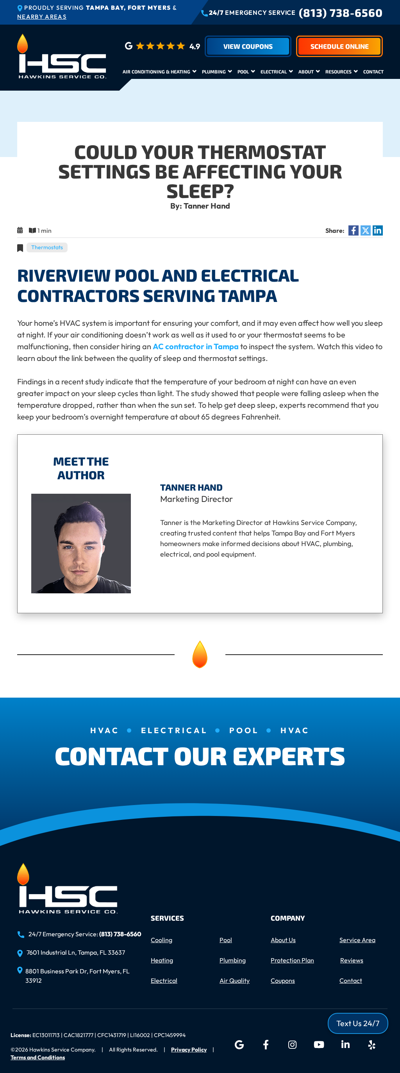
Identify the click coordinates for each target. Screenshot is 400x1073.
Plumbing (214, 71)
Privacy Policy (189, 1049)
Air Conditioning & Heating (156, 71)
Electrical (274, 71)
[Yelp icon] (371, 1045)
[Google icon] (239, 1045)
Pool (243, 71)
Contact (373, 71)
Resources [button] (338, 71)
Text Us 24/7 (358, 1023)
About (306, 71)
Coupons (283, 980)
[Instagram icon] (292, 1045)
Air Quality (235, 980)
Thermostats (47, 247)
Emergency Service (252, 12)
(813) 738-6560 (341, 12)
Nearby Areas (41, 16)
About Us (283, 940)
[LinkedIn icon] (345, 1045)
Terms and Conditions (38, 1057)
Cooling (161, 940)
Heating (162, 960)
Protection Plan (292, 960)
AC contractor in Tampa (196, 346)
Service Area (357, 940)
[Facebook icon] (265, 1045)
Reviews (351, 960)
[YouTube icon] (318, 1045)
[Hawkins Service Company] (61, 55)
